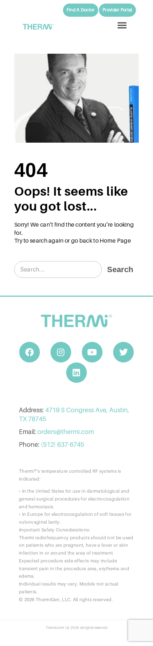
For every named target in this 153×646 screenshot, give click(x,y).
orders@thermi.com (65, 431)
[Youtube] (92, 352)
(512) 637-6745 (62, 444)
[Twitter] (123, 352)
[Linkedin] (76, 372)
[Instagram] (61, 352)
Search (120, 269)
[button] (122, 24)
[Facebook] (29, 352)
